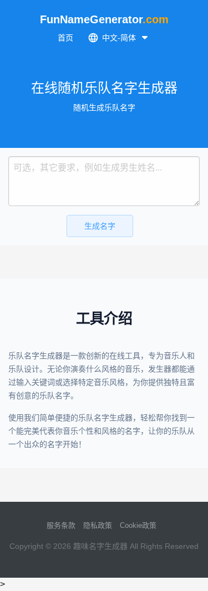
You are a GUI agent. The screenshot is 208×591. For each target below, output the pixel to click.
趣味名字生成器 (100, 546)
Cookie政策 (138, 525)
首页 (65, 37)
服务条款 (61, 525)
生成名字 (99, 226)
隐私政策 (97, 525)
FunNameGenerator (104, 19)
